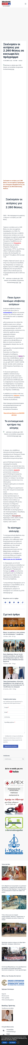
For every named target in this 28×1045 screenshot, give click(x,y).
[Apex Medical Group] (14, 797)
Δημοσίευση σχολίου (11, 746)
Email (6, 712)
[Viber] (14, 602)
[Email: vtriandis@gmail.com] (3, 1035)
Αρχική (4, 994)
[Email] (18, 602)
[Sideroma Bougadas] (14, 824)
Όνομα (6, 707)
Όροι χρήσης (5, 998)
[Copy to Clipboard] (23, 602)
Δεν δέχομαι (12, 1042)
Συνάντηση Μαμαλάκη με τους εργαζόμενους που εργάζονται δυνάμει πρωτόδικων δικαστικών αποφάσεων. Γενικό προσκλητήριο (14, 968)
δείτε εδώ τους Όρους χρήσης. (9, 1039)
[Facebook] (5, 602)
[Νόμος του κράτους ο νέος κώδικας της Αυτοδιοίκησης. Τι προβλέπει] (14, 624)
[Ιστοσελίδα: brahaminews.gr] (3, 1030)
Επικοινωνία (5, 996)
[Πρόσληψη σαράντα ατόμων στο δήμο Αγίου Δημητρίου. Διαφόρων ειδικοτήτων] (14, 930)
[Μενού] (25, 4)
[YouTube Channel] (14, 770)
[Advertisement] (14, 22)
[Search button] (23, 759)
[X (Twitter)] (10, 602)
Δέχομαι (4, 1042)
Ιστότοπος (7, 717)
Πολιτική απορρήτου (8, 1000)
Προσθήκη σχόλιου (9, 722)
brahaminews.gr (11, 1031)
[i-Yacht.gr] (14, 844)
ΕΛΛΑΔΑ (20, 60)
